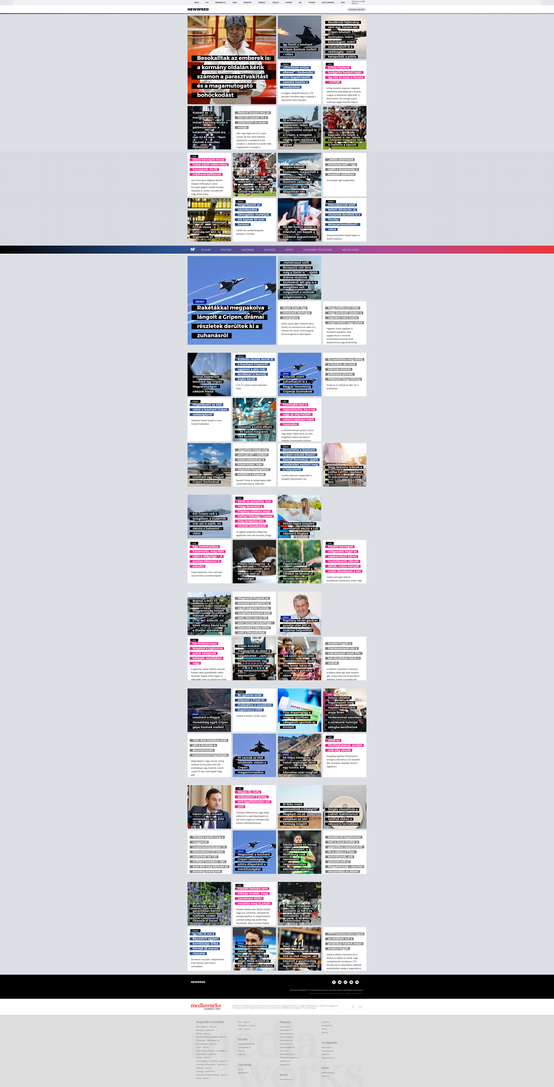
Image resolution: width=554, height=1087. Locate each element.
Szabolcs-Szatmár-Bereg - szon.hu (212, 1075)
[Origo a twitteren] (339, 982)
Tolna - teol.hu (202, 1078)
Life (206, 2)
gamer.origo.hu (287, 1037)
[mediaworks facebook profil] (353, 1007)
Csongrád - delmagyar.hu (207, 1040)
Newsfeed (247, 2)
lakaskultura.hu (287, 1033)
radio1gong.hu (328, 1072)
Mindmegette (220, 2)
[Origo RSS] (357, 982)
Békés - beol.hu (203, 1033)
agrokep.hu (243, 1072)
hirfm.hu (325, 1076)
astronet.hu (285, 1026)
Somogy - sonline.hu (205, 1071)
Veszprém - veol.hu (247, 1025)
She (300, 2)
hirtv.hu (241, 1051)
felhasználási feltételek (318, 990)
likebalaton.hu (286, 1040)
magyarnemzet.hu (246, 1044)
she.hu (325, 1032)
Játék (343, 2)
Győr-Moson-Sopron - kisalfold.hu (211, 1051)
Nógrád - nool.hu (204, 1068)
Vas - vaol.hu (244, 1022)
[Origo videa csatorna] (351, 982)
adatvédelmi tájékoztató (299, 990)
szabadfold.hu (244, 1047)
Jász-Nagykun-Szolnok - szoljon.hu (212, 1061)
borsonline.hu (286, 1079)
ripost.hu (326, 1022)
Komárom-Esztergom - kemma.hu (211, 1064)
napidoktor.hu (286, 1044)
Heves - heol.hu (203, 1057)
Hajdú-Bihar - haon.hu (206, 1054)
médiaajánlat (358, 990)
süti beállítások (335, 990)
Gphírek (289, 2)
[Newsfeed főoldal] (198, 982)
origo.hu (242, 1054)
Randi (312, 2)
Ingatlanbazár (328, 2)
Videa (235, 2)
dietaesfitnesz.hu (287, 1054)
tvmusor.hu (285, 1064)
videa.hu (326, 1054)
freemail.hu (327, 1047)
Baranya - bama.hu (205, 1030)
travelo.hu (284, 1051)
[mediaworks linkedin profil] (360, 1007)
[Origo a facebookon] (334, 982)
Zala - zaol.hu (244, 1029)
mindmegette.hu (287, 1047)
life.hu (324, 1029)
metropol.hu (327, 1025)
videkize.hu (285, 1061)
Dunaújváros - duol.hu (206, 1044)
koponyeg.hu (328, 1051)
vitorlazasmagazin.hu (289, 1057)
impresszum (347, 990)
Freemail (261, 2)
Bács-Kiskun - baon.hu (206, 1026)
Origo (196, 2)
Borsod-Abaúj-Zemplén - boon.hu (211, 1037)
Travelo (275, 2)
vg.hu (240, 1069)
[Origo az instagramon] (345, 982)
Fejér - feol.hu (202, 1047)
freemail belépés (357, 9)
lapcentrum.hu (328, 1058)
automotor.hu (286, 1030)
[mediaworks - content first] (206, 1006)
